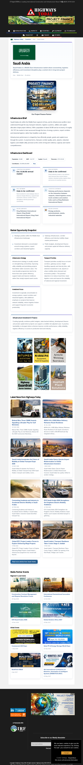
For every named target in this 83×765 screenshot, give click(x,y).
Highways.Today (18, 39)
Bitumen (57, 35)
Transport (29, 35)
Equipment (58, 31)
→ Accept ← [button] (67, 753)
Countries (45, 31)
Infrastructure (20, 31)
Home (9, 31)
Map (34, 163)
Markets (34, 31)
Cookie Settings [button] (62, 758)
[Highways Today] (41, 11)
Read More (72, 758)
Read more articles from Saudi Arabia (24, 561)
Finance (46, 35)
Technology (71, 31)
